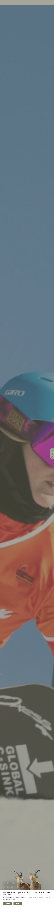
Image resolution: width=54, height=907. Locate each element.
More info (12, 899)
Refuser (18, 903)
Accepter (7, 903)
